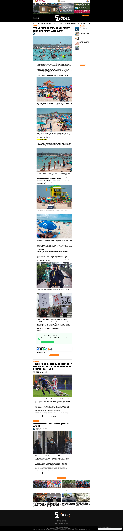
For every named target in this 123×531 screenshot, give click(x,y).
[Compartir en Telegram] (46, 349)
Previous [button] (34, 7)
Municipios (50, 23)
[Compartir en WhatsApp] (44, 349)
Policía (65, 23)
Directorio (83, 23)
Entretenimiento (73, 23)
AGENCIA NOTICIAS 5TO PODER (42, 372)
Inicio (39, 23)
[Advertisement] (82, 58)
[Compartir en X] (41, 349)
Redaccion (38, 429)
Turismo (68, 23)
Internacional (60, 23)
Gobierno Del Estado (44, 23)
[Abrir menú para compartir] (49, 349)
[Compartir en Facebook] (38, 349)
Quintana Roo (66, 523)
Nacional (55, 23)
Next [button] (89, 7)
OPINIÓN (79, 23)
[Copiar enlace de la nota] (51, 349)
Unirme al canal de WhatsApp (47, 341)
